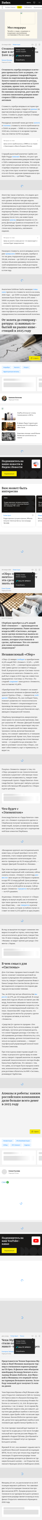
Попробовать (20, 60)
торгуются (22, 861)
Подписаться (9, 446)
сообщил (21, 632)
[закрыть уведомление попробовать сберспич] (32, 50)
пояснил (15, 156)
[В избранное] (39, 44)
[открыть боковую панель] (34, 2)
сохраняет (14, 654)
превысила (10, 240)
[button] (39, 2)
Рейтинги (28, 7)
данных (34, 109)
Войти (29, 3)
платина (6, 125)
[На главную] (6, 2)
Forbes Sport (7, 488)
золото (37, 122)
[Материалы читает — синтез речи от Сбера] (32, 44)
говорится (25, 878)
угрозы (13, 206)
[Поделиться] (36, 44)
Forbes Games (13, 7)
